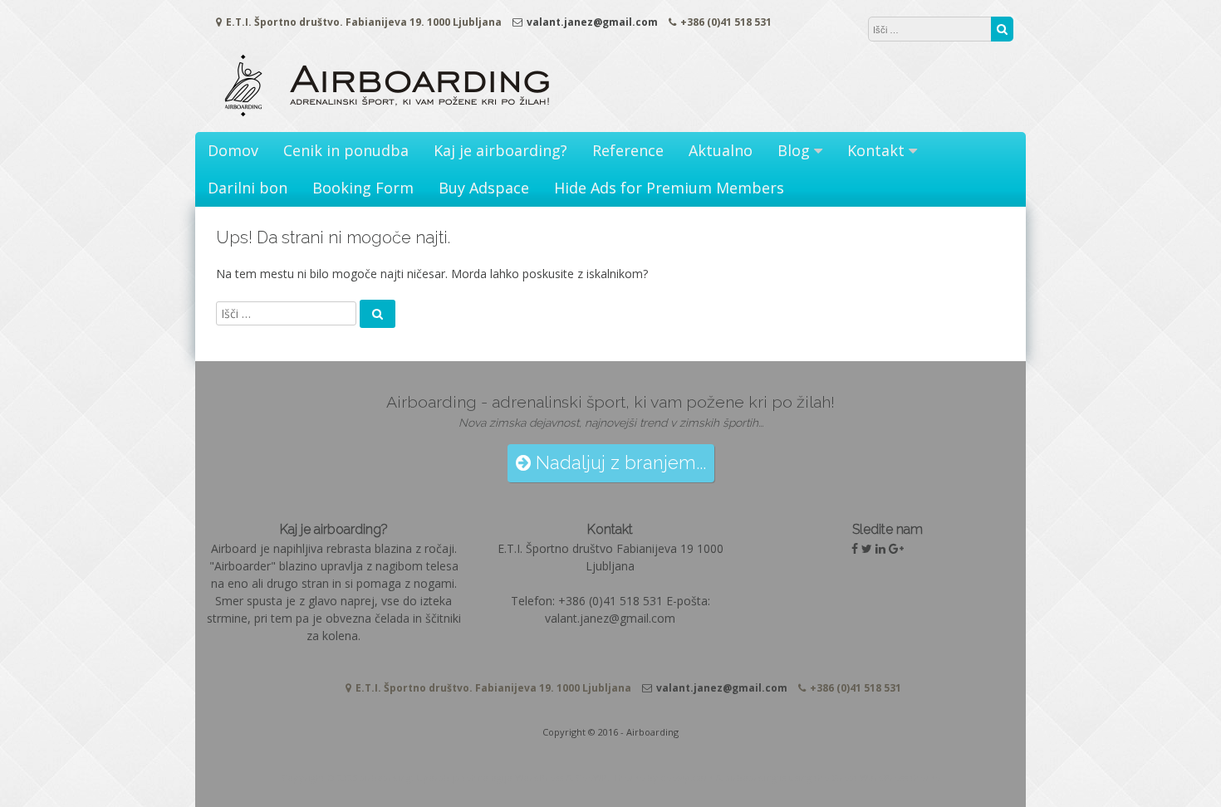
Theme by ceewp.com (662, 777)
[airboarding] (387, 115)
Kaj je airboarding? (500, 150)
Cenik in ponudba (346, 150)
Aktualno (721, 150)
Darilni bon (247, 188)
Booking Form (363, 188)
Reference (628, 150)
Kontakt (876, 150)
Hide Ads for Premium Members (669, 188)
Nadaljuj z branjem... (618, 462)
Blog (793, 150)
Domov (233, 150)
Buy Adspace (484, 188)
